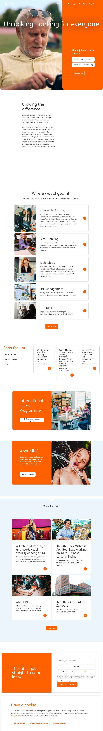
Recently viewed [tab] (11, 359)
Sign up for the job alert (67, 684)
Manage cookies (16, 715)
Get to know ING (28, 474)
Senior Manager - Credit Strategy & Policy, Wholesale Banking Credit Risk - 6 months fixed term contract (66, 358)
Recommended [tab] (10, 354)
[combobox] (83, 65)
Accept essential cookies (39, 723)
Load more (51, 628)
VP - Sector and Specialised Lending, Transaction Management (43, 354)
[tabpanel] (66, 363)
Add (85, 671)
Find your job (78, 73)
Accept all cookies (59, 723)
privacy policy (61, 678)
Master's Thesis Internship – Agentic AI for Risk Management (88, 354)
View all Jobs (51, 326)
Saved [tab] (7, 364)
